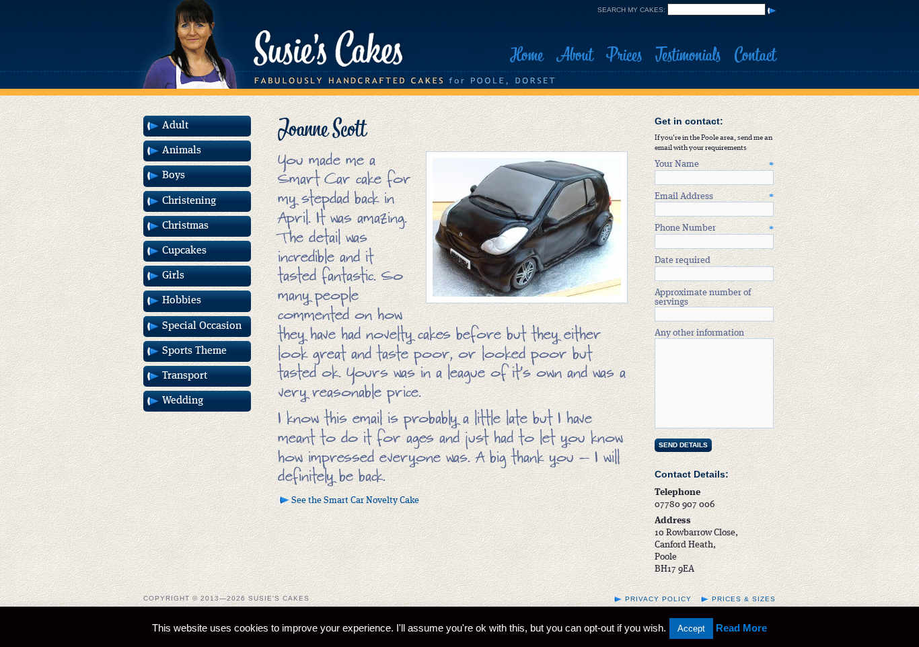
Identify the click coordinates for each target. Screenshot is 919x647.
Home (526, 55)
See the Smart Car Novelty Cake (355, 500)
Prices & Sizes (744, 599)
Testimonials (688, 55)
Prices (624, 55)
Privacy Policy (658, 599)
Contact (755, 55)
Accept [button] (691, 628)
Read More (741, 628)
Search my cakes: (631, 9)
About (574, 55)
